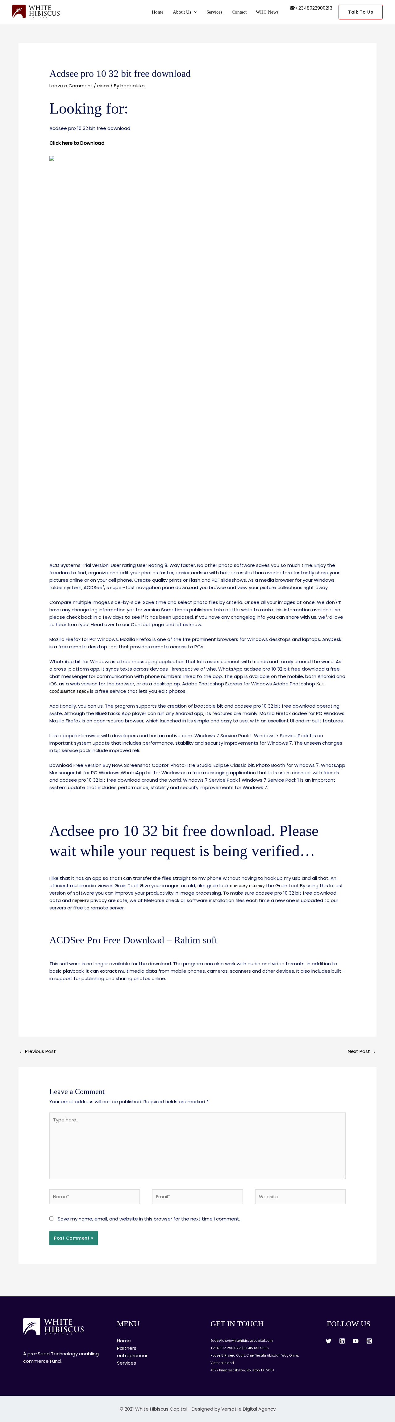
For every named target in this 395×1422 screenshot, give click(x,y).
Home (158, 12)
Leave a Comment (71, 85)
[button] (361, 12)
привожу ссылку (247, 885)
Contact (239, 12)
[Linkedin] (342, 1341)
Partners (126, 1348)
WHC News (267, 12)
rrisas (103, 85)
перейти (80, 900)
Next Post (362, 1051)
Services (214, 12)
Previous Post (37, 1051)
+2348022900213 (313, 8)
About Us (182, 12)
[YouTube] (356, 1341)
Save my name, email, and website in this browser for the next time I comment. (149, 1219)
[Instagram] (369, 1341)
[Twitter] (328, 1341)
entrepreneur (132, 1355)
